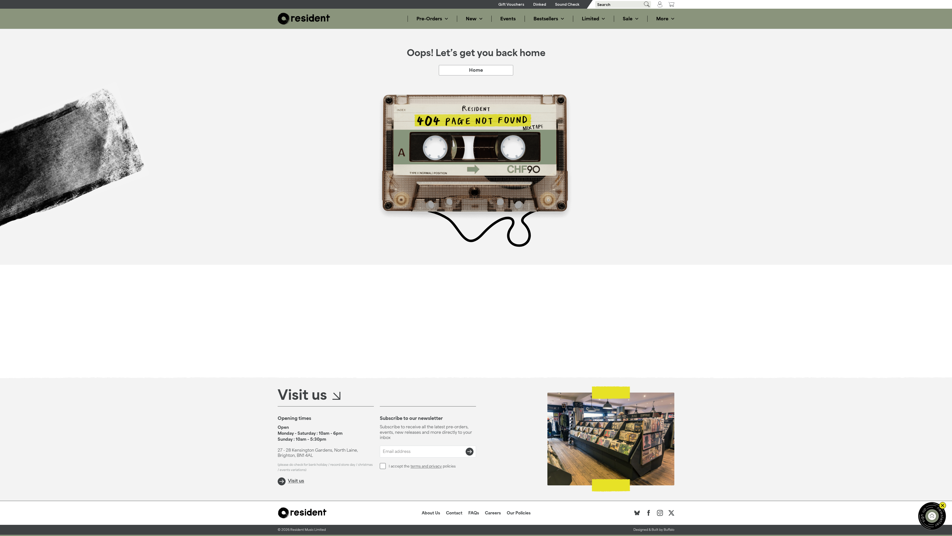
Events (508, 18)
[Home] (304, 19)
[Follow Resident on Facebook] (649, 513)
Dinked (539, 4)
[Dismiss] (942, 505)
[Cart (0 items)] (671, 4)
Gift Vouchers (511, 4)
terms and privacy (426, 466)
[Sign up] (469, 452)
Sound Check (567, 4)
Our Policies (519, 512)
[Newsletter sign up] (932, 516)
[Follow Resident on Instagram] (660, 513)
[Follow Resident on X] (671, 513)
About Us (431, 512)
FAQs (473, 512)
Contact (454, 512)
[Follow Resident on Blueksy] (637, 513)
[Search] (645, 4)
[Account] (659, 4)
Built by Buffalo (663, 530)
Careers (493, 512)
